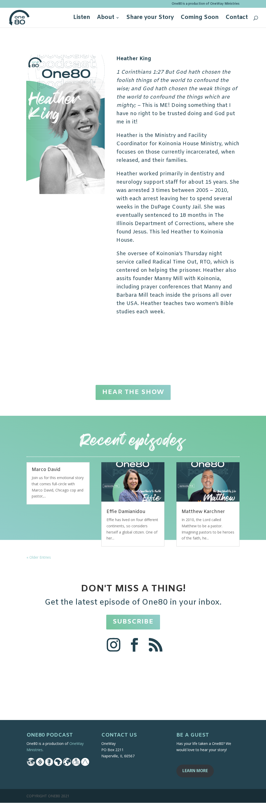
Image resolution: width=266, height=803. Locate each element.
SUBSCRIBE (133, 622)
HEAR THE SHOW (133, 392)
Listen (81, 18)
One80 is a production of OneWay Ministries (206, 4)
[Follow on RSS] (155, 644)
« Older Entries (38, 557)
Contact (236, 18)
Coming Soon (200, 18)
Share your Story (150, 18)
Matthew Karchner (203, 512)
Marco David (46, 470)
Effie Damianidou (126, 512)
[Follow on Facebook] (134, 644)
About (105, 18)
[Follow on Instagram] (113, 644)
